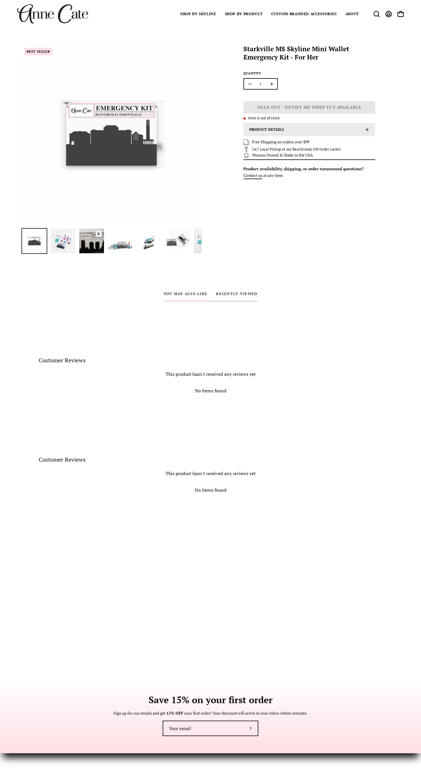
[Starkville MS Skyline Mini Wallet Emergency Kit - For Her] (34, 241)
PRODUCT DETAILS (266, 129)
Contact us (252, 175)
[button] (198, 14)
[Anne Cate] (53, 13)
